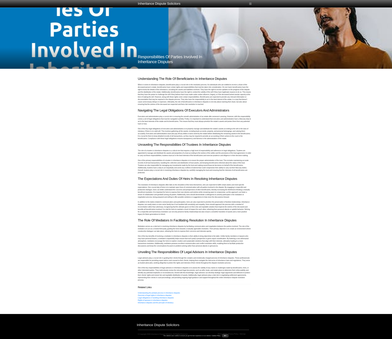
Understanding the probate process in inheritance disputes (159, 293)
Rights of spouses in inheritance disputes (153, 300)
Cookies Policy (215, 335)
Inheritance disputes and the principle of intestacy (155, 303)
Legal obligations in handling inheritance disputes (156, 298)
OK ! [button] (225, 335)
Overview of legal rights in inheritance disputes (155, 295)
